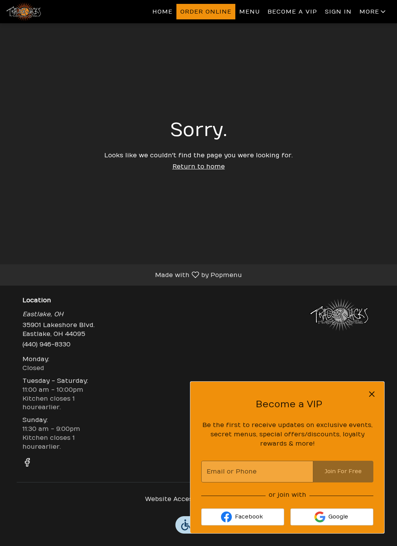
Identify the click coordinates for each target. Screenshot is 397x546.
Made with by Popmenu (124, 275)
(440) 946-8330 (46, 344)
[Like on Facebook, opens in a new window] (27, 463)
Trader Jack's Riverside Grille (339, 314)
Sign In (338, 11)
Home (162, 11)
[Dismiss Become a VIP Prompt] (371, 394)
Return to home (199, 166)
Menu (249, 11)
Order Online (205, 11)
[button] (373, 11)
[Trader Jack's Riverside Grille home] (41, 11)
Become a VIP (292, 11)
